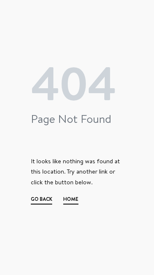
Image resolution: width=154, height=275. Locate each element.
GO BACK (41, 199)
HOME (70, 199)
